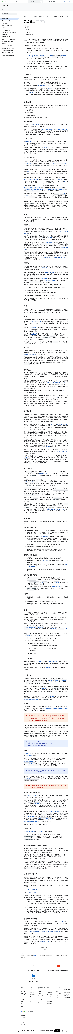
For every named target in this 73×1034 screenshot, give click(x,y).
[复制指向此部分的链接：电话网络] (31, 348)
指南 (9, 9)
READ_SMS (26, 364)
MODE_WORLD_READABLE (61, 129)
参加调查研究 (67, 997)
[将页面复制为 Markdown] (41, 22)
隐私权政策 (32, 999)
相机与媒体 (32, 996)
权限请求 (47, 447)
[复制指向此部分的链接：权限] (28, 214)
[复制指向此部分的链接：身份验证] (32, 74)
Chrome (23, 1017)
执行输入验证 (46, 148)
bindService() (37, 720)
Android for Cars (41, 1000)
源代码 (22, 999)
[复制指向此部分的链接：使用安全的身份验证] (38, 555)
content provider (58, 133)
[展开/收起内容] (30, 26)
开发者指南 (58, 993)
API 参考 (57, 995)
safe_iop (62, 55)
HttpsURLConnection (35, 321)
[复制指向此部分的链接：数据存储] (32, 102)
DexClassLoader (31, 868)
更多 (16, 1)
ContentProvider (28, 163)
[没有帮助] (67, 16)
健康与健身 (32, 994)
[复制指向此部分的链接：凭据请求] (32, 519)
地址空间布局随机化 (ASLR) (36, 55)
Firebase (23, 1019)
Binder (56, 680)
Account (44, 582)
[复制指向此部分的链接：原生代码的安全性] (38, 919)
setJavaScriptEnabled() (31, 481)
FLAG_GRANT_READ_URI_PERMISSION (33, 189)
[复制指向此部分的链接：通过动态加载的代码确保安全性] (49, 846)
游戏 (31, 990)
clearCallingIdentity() (45, 818)
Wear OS (40, 993)
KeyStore (30, 590)
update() (62, 193)
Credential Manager (36, 82)
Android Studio (63, 1)
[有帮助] (65, 16)
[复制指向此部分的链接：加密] (28, 610)
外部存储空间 (28, 141)
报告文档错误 (67, 992)
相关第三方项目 (31, 892)
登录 (70, 1)
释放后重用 (58, 383)
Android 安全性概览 (45, 941)
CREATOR (57, 582)
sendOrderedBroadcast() (60, 708)
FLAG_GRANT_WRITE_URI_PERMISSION (54, 189)
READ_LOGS (27, 457)
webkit (66, 504)
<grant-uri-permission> (33, 191)
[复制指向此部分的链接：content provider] (36, 157)
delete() (26, 195)
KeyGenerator (53, 661)
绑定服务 (48, 824)
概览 (3, 9)
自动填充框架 (32, 93)
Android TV (40, 1002)
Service (53, 335)
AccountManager (34, 578)
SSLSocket (33, 327)
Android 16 (49, 992)
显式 (52, 715)
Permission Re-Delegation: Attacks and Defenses (53, 257)
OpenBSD (29, 57)
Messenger (63, 680)
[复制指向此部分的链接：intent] (29, 704)
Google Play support (67, 995)
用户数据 (49, 238)
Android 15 (49, 994)
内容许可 (35, 955)
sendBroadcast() (47, 708)
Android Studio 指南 (59, 990)
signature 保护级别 (49, 272)
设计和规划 (36, 16)
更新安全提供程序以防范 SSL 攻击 (55, 509)
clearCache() (58, 497)
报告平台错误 (67, 990)
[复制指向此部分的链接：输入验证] (32, 370)
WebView (55, 342)
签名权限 (59, 179)
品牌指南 (33, 1030)
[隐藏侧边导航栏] (17, 1031)
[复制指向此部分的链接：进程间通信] (33, 675)
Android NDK (60, 922)
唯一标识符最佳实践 (62, 451)
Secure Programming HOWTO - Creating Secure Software (44, 931)
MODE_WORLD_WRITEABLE (46, 129)
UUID (41, 238)
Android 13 (49, 999)
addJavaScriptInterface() (31, 488)
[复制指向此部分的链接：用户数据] (32, 411)
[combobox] (35, 1)
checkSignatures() (57, 586)
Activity (43, 803)
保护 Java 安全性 (31, 890)
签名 (65, 181)
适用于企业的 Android (24, 994)
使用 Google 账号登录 (43, 85)
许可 (28, 1030)
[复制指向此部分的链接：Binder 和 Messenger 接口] (42, 792)
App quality (5, 5)
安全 (22, 997)
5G (30, 1001)
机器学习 (32, 992)
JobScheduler (31, 771)
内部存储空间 (36, 125)
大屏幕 (39, 991)
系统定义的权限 (45, 268)
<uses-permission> (33, 765)
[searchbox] (9, 14)
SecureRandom (39, 661)
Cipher (28, 635)
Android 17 (49, 990)
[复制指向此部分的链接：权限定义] (31, 263)
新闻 (22, 1001)
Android (23, 991)
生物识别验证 (50, 88)
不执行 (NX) (49, 55)
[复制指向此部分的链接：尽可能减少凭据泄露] (38, 527)
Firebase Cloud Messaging (30, 354)
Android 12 (49, 1001)
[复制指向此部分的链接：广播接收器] (32, 829)
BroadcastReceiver (39, 682)
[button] (9, 28)
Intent (58, 187)
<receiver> (27, 838)
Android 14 (49, 996)
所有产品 (23, 1024)
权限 (28, 171)
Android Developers (28, 16)
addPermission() (34, 282)
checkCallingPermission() (31, 778)
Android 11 (49, 1003)
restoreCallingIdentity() (31, 821)
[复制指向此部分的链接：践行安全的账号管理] (38, 575)
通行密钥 (53, 424)
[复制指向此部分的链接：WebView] (33, 469)
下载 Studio (58, 997)
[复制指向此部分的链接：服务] (28, 751)
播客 (22, 1006)
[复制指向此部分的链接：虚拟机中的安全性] (38, 874)
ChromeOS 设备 (41, 996)
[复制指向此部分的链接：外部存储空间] (33, 139)
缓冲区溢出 (49, 383)
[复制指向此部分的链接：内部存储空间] (33, 122)
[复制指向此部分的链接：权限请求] (31, 225)
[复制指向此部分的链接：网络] (28, 306)
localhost (33, 334)
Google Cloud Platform (26, 1022)
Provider (39, 509)
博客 (22, 1003)
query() (56, 193)
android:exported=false (60, 163)
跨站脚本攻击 (42, 474)
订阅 (57, 1030)
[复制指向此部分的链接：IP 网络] (29, 317)
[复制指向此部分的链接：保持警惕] (31, 594)
